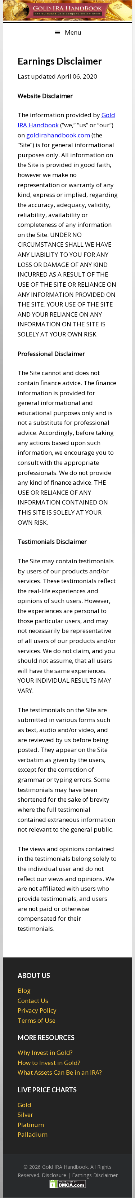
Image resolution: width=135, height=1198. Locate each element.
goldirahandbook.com (58, 135)
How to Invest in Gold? (49, 1062)
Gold (24, 1105)
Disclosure (54, 1175)
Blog (24, 990)
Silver (25, 1114)
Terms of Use (36, 1020)
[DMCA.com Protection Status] (67, 1184)
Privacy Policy (37, 1010)
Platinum (31, 1124)
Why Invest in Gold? (45, 1052)
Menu (73, 32)
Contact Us (33, 1000)
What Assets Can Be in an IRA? (60, 1072)
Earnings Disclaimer (95, 1175)
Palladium (33, 1134)
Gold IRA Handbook (67, 11)
